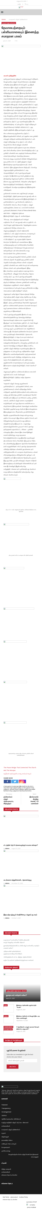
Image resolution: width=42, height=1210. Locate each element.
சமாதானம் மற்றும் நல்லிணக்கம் (18, 19)
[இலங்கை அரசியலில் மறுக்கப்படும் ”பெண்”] (9, 1008)
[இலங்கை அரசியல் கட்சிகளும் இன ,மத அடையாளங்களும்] (9, 1019)
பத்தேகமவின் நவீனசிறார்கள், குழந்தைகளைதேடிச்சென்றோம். (13, 952)
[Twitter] (14, 781)
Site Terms (6, 1197)
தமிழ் (19, 4)
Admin (7, 848)
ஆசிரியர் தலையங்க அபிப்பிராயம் (11, 1119)
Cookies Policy (23, 1197)
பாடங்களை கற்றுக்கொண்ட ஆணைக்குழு (18, 880)
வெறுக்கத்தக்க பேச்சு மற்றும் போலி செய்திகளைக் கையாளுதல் (23, 1155)
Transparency (8, 1027)
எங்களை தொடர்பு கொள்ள (9, 1175)
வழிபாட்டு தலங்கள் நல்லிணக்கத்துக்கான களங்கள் (19, 960)
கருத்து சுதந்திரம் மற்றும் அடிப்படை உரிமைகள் (16, 991)
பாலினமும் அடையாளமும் (9, 1144)
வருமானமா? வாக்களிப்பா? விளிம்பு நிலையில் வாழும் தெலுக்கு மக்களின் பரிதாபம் (16, 941)
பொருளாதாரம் (6, 1147)
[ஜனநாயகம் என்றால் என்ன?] (22, 975)
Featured (4, 1105)
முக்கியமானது (6, 1151)
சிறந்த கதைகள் (6, 1169)
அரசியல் (6, 1016)
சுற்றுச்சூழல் (5, 1137)
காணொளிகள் (6, 1126)
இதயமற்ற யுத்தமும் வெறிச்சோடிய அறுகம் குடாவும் (20, 915)
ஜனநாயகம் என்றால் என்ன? (16, 995)
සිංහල (26, 4)
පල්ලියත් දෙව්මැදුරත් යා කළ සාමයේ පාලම (17, 774)
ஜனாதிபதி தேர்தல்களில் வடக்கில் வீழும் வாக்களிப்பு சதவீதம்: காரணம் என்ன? (21, 947)
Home (4, 19)
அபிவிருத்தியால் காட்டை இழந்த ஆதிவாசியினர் (18, 957)
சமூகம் (5, 1005)
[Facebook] (7, 781)
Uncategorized (6, 1112)
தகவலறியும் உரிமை (8, 1029)
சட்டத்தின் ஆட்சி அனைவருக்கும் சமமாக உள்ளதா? (21, 845)
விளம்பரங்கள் (14, 1197)
